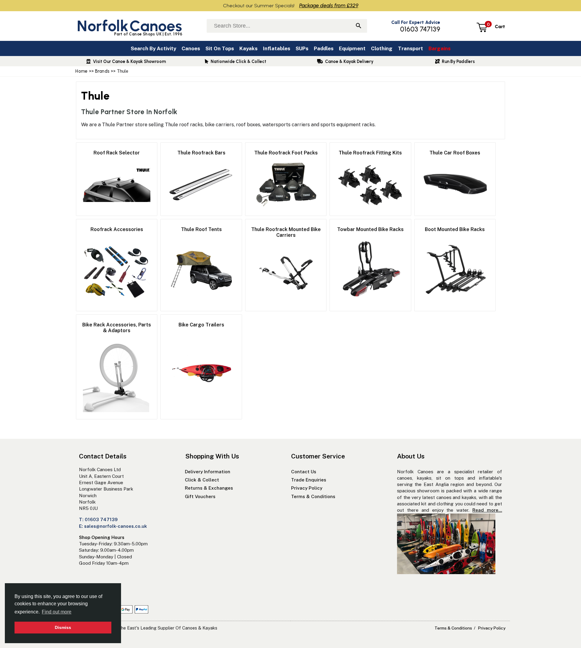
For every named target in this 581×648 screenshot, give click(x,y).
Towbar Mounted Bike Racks (370, 229)
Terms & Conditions (313, 496)
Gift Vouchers (201, 496)
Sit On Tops (219, 48)
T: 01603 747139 (98, 519)
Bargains (439, 48)
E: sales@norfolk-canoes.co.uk (113, 526)
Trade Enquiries (308, 479)
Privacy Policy (306, 488)
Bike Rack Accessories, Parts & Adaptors (116, 327)
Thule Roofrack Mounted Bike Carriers (286, 232)
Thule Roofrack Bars (201, 153)
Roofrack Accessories (116, 229)
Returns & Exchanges (209, 488)
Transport (410, 48)
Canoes (191, 48)
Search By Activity (153, 48)
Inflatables (276, 48)
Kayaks (248, 48)
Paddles (323, 48)
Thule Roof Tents (201, 229)
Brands (102, 71)
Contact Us (303, 471)
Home (81, 71)
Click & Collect (202, 479)
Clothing (381, 48)
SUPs (302, 48)
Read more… (487, 510)
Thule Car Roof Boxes (454, 153)
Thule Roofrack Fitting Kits (370, 153)
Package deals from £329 (328, 5)
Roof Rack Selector (117, 153)
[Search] (358, 26)
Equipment (352, 48)
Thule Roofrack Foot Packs (286, 153)
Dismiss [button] (63, 627)
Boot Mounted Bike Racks (455, 229)
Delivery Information (207, 471)
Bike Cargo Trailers (201, 325)
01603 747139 (420, 29)
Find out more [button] (56, 611)
